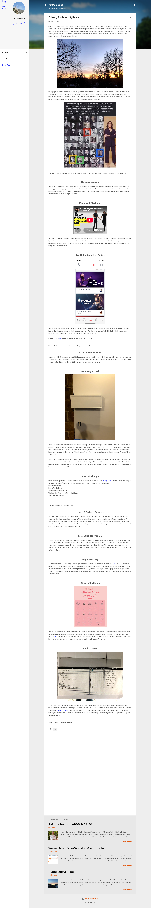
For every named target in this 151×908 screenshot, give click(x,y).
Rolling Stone (107, 481)
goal (55, 730)
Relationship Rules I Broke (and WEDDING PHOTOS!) (70, 824)
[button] (130, 17)
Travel (4, 7)
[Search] (134, 5)
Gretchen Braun (18, 18)
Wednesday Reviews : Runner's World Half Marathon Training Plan (76, 848)
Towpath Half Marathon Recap (61, 872)
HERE (114, 564)
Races (4, 9)
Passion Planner (62, 710)
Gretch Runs (56, 4)
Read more (127, 841)
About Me (4, 4)
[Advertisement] (90, 795)
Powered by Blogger (91, 898)
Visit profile (19, 23)
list (60, 338)
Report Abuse (7, 65)
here (55, 637)
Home (4, 1)
